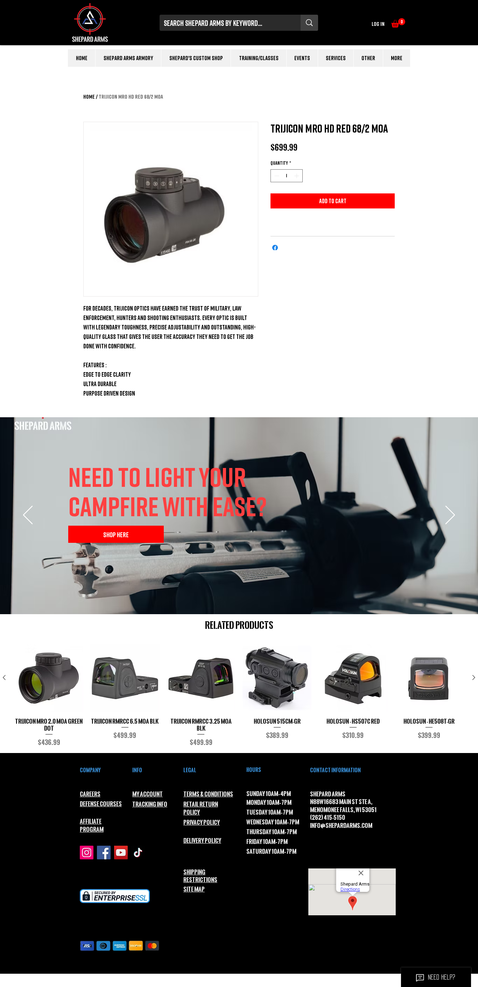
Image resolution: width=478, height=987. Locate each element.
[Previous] (28, 515)
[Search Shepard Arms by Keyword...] (309, 23)
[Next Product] (474, 677)
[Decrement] (276, 176)
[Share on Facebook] (275, 247)
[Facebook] (104, 852)
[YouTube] (121, 852)
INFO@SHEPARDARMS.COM (341, 826)
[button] (398, 23)
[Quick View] (48, 678)
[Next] (450, 515)
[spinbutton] (286, 176)
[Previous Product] (4, 677)
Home (89, 96)
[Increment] (297, 176)
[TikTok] (138, 852)
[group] (239, 695)
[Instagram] (86, 852)
